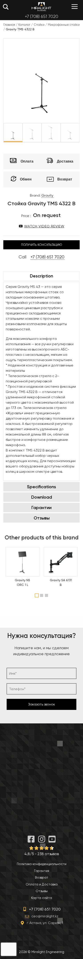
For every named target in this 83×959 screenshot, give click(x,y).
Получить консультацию (41, 244)
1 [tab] (36, 595)
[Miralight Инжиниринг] (41, 6)
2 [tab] (42, 595)
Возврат (41, 878)
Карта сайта (41, 898)
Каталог (24, 24)
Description (41, 276)
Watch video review (44, 226)
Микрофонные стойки (64, 24)
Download (41, 497)
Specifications (41, 486)
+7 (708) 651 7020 (41, 16)
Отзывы (42, 518)
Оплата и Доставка (42, 884)
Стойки (39, 24)
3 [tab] (47, 595)
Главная (9, 24)
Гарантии (41, 507)
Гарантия (41, 871)
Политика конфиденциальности (41, 864)
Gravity (47, 195)
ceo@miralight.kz (44, 916)
